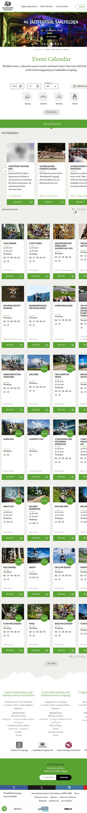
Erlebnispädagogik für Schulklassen (38, 306)
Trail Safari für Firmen (62, 375)
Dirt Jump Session (63, 567)
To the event (51, 37)
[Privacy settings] (4, 808)
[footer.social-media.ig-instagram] (69, 787)
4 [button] (50, 44)
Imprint (53, 797)
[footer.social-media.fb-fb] (14, 787)
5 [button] (52, 44)
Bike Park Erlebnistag (34, 507)
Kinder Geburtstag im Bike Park (12, 375)
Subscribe (64, 777)
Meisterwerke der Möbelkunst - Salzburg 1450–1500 (64, 246)
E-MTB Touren (35, 243)
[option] (51, 174)
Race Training (9, 567)
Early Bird (33, 374)
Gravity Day (8, 506)
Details (18, 202)
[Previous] (5, 171)
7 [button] (58, 44)
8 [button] (61, 44)
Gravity (32, 567)
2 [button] (44, 44)
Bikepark (42, 801)
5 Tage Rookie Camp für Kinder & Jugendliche (63, 441)
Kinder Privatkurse (64, 305)
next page (51, 663)
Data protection (41, 797)
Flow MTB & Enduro (12, 623)
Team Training (9, 243)
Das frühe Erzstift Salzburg (12, 306)
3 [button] (47, 44)
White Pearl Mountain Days (18, 167)
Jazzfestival (54, 801)
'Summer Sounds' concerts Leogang (48, 167)
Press (77, 793)
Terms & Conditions (68, 797)
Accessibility (66, 801)
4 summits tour (36, 439)
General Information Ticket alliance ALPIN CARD (52, 793)
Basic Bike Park (61, 506)
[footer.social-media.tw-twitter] (42, 787)
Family (32, 623)
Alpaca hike (8, 439)
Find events (51, 112)
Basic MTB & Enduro (64, 623)
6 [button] (55, 44)
